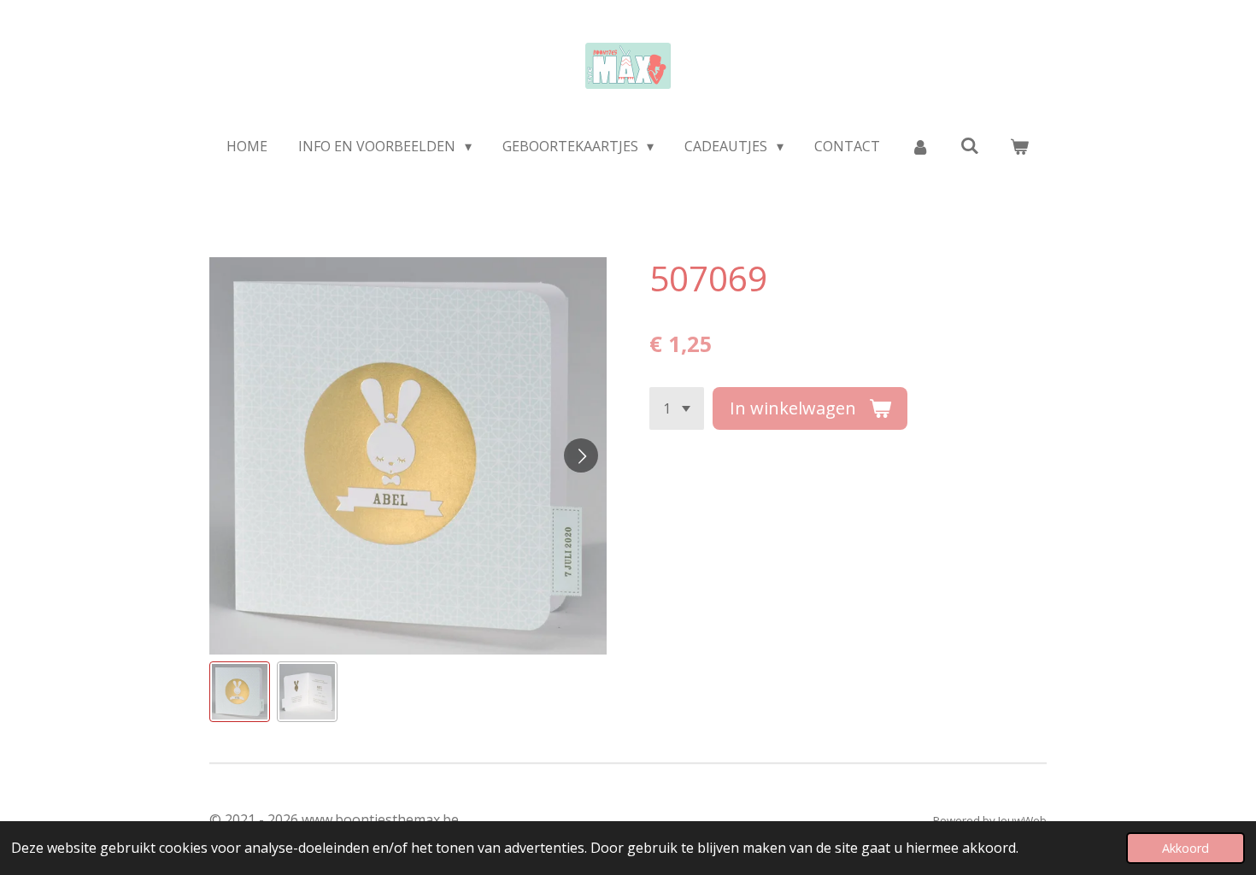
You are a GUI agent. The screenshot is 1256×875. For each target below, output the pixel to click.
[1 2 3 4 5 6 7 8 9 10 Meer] (676, 408)
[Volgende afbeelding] (581, 455)
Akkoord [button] (1185, 848)
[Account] (920, 146)
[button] (239, 691)
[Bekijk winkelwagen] (1019, 146)
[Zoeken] (969, 145)
